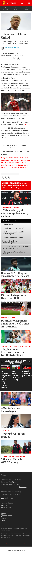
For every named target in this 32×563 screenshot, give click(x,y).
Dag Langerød (17, 479)
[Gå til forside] (9, 3)
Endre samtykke (22, 543)
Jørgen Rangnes (14, 484)
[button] (2, 361)
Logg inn (22, 3)
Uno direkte (4, 509)
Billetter (15, 9)
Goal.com (26, 124)
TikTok (3, 520)
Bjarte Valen (23, 487)
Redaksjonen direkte (6, 507)
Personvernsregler (11, 543)
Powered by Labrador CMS (16, 550)
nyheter (5, 174)
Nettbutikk (26, 9)
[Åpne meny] (29, 3)
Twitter (4, 513)
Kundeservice (4, 505)
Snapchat (4, 518)
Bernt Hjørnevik (13, 482)
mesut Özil (14, 174)
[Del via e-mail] (18, 59)
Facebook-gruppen (7, 515)
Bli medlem (5, 9)
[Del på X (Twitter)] (16, 59)
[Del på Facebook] (13, 59)
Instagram (5, 516)
